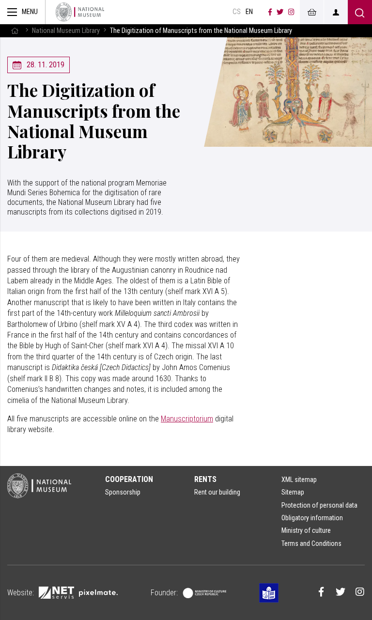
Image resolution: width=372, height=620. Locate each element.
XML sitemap (299, 479)
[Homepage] (80, 12)
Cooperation (129, 479)
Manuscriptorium (187, 418)
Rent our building (217, 492)
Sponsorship (122, 492)
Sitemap (292, 492)
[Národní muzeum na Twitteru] (280, 12)
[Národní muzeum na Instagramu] (291, 12)
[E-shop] (311, 12)
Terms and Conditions (311, 543)
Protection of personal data (319, 505)
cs (236, 12)
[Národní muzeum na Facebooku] (270, 12)
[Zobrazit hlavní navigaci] (23, 12)
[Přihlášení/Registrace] (336, 12)
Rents (205, 479)
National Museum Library (66, 31)
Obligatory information (312, 518)
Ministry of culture (306, 530)
